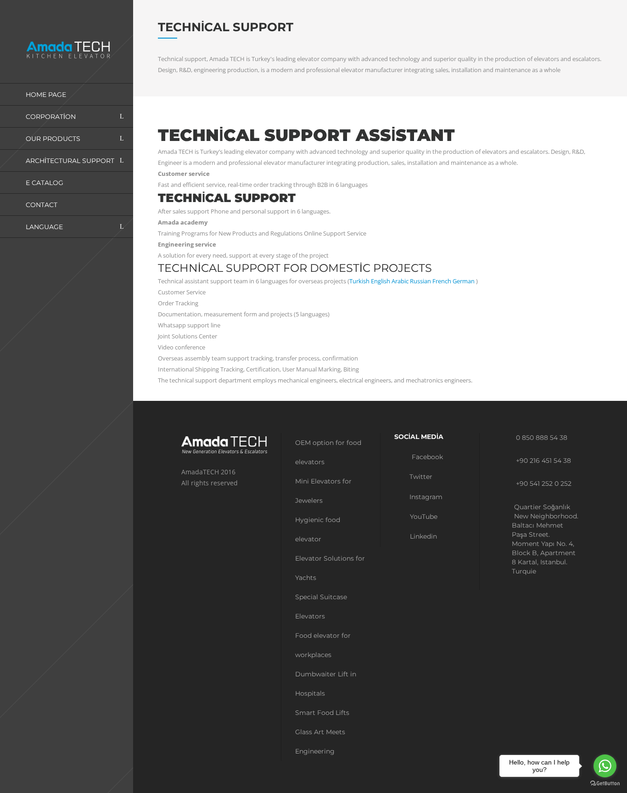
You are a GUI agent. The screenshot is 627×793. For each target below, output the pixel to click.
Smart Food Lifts (322, 713)
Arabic (400, 281)
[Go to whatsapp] (604, 765)
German (464, 281)
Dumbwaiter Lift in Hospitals (325, 683)
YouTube (422, 516)
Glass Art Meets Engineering (320, 741)
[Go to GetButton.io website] (605, 784)
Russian (420, 281)
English (380, 281)
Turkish (359, 281)
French (441, 281)
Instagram (425, 497)
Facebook (426, 457)
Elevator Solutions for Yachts (330, 568)
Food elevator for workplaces (323, 645)
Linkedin (422, 536)
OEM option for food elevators (328, 452)
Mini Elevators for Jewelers (323, 491)
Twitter (420, 476)
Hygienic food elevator (317, 529)
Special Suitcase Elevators (321, 606)
